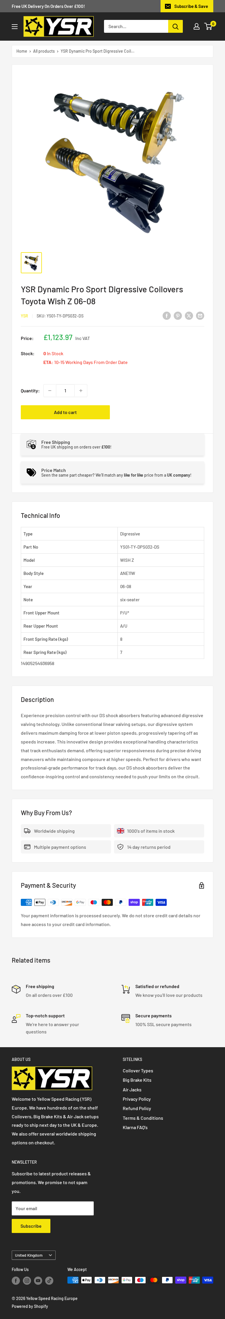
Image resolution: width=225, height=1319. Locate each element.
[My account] (197, 26)
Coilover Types (138, 1070)
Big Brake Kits (137, 1080)
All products (44, 51)
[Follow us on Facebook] (16, 1281)
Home (21, 51)
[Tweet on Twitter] (189, 315)
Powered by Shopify (30, 1306)
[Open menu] (15, 26)
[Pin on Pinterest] (178, 315)
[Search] (175, 26)
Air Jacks (132, 1089)
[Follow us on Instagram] (27, 1281)
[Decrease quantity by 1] (50, 390)
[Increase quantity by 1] (81, 390)
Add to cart (65, 412)
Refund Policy (137, 1108)
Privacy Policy (137, 1099)
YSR (24, 315)
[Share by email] (200, 315)
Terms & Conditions (143, 1118)
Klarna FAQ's (135, 1127)
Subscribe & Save (191, 6)
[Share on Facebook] (167, 315)
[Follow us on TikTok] (49, 1281)
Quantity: (30, 390)
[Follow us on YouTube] (38, 1281)
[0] (208, 26)
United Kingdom (28, 1255)
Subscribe (31, 1226)
